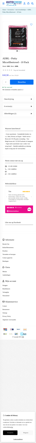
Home (4, 9)
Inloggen (5, 285)
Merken (4, 271)
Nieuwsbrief (5, 295)
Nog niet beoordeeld (19, 70)
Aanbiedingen (6, 275)
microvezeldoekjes (21, 9)
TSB (23, 337)
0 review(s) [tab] (8, 106)
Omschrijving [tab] (9, 99)
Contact (4, 306)
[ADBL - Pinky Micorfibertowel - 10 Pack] (18, 52)
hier (12, 427)
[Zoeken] (32, 3)
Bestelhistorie (6, 289)
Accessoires (10, 9)
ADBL (16, 66)
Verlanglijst (5, 292)
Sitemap (4, 313)
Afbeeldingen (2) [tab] (10, 114)
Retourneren (5, 309)
